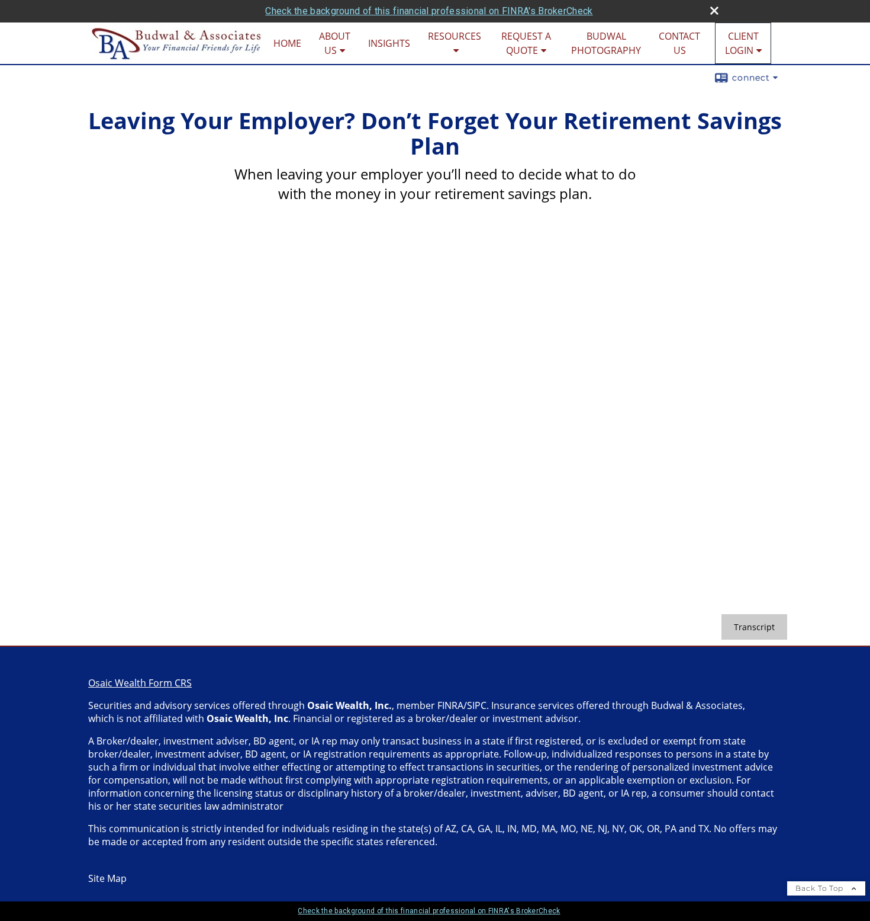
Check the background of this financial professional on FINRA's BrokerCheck (428, 11)
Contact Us (679, 43)
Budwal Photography (606, 43)
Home (287, 43)
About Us (334, 43)
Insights (389, 43)
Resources (454, 36)
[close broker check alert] (714, 10)
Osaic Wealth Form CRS (140, 682)
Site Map (107, 878)
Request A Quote (526, 43)
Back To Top (820, 888)
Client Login (742, 43)
